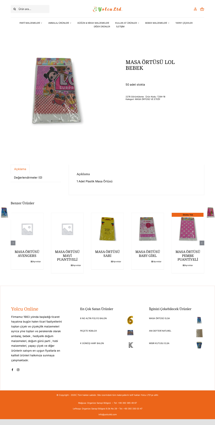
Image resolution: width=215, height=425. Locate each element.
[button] (13, 243)
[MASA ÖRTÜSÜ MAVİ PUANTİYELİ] (67, 229)
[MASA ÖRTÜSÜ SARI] (107, 229)
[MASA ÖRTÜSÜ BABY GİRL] (147, 229)
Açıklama (20, 169)
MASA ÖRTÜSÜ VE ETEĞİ (147, 99)
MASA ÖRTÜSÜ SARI (107, 253)
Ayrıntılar (37, 261)
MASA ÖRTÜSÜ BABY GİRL (147, 253)
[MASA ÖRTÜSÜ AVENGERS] (27, 229)
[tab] (20, 169)
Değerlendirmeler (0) (28, 177)
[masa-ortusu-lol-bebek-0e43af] (56, 91)
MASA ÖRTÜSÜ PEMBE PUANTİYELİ (187, 255)
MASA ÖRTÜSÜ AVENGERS (27, 253)
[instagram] (18, 369)
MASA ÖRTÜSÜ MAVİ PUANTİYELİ (67, 255)
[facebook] (12, 369)
